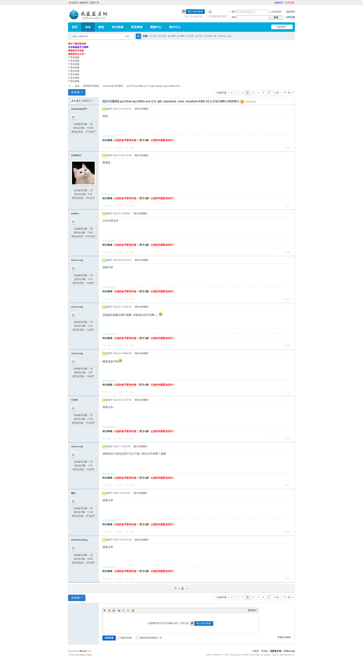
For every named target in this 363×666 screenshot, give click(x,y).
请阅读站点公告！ (77, 54)
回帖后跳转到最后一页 (150, 637)
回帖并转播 (126, 637)
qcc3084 (181, 36)
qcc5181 (162, 36)
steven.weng (77, 260)
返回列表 (222, 92)
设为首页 (73, 2)
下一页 (286, 92)
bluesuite (222, 36)
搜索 (127, 36)
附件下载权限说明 (77, 43)
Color (109, 610)
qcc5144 (208, 36)
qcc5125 (199, 36)
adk (214, 36)
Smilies (133, 610)
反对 (131, 147)
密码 (234, 17)
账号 (234, 11)
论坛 (88, 27)
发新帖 (75, 92)
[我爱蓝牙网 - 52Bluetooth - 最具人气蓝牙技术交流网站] (89, 14)
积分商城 (117, 27)
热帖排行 (279, 2)
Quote (123, 610)
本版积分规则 (284, 637)
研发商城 (136, 27)
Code (128, 610)
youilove (75, 213)
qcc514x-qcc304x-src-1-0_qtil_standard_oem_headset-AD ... (154, 86)
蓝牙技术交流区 (91, 86)
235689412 (76, 155)
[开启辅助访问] (273, 2)
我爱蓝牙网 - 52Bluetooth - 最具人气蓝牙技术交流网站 (69, 86)
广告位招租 (73, 57)
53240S (74, 400)
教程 (101, 27)
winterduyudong (79, 539)
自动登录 (276, 11)
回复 (109, 147)
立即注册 (290, 17)
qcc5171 (153, 36)
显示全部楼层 (141, 108)
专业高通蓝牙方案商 (78, 47)
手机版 (264, 651)
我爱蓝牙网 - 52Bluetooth (282, 651)
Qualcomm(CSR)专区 (113, 86)
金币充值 (289, 2)
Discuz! (83, 651)
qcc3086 (171, 36)
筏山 (73, 493)
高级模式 (252, 610)
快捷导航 (281, 27)
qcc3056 (190, 36)
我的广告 (94, 2)
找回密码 (290, 11)
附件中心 (175, 27)
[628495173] (73, 101)
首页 (75, 27)
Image (114, 610)
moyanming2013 (79, 108)
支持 (120, 147)
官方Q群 (144, 140)
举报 (287, 147)
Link (119, 610)
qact (229, 36)
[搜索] (138, 36)
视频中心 (155, 27)
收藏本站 (83, 2)
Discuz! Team (86, 655)
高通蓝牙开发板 (76, 50)
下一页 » (181, 588)
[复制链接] (250, 101)
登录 (176, 623)
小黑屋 (255, 651)
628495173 (87, 101)
